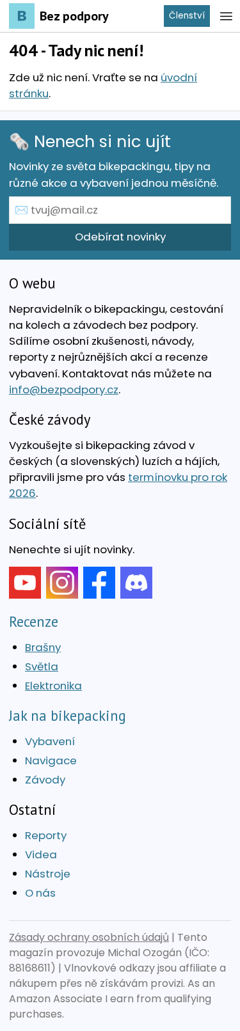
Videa (41, 854)
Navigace (51, 760)
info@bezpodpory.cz (63, 389)
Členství (187, 16)
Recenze (33, 621)
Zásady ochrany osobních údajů (89, 937)
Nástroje (47, 873)
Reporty (46, 835)
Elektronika (53, 685)
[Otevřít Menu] (226, 16)
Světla (41, 666)
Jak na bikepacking (67, 715)
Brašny (43, 647)
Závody (45, 779)
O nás (40, 893)
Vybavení (50, 741)
